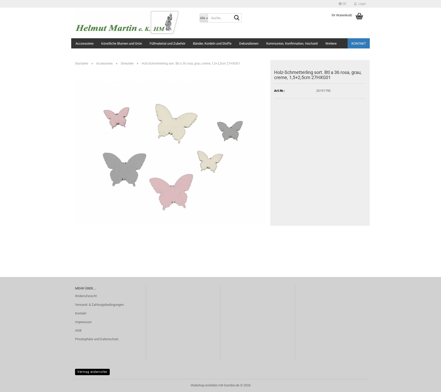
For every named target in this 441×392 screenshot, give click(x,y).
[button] (342, 4)
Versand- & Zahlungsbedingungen (99, 305)
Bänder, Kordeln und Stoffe (212, 43)
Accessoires (85, 43)
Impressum (83, 322)
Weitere (331, 43)
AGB (78, 330)
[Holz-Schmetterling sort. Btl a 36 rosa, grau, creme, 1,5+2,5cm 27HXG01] (170, 152)
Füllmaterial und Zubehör (167, 43)
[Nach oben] (427, 384)
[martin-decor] (133, 23)
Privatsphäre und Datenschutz (96, 339)
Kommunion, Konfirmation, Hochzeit (292, 43)
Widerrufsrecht (86, 296)
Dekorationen (249, 43)
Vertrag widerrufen (92, 372)
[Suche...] (237, 18)
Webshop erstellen (204, 385)
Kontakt (358, 43)
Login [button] (361, 4)
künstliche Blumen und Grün (121, 43)
